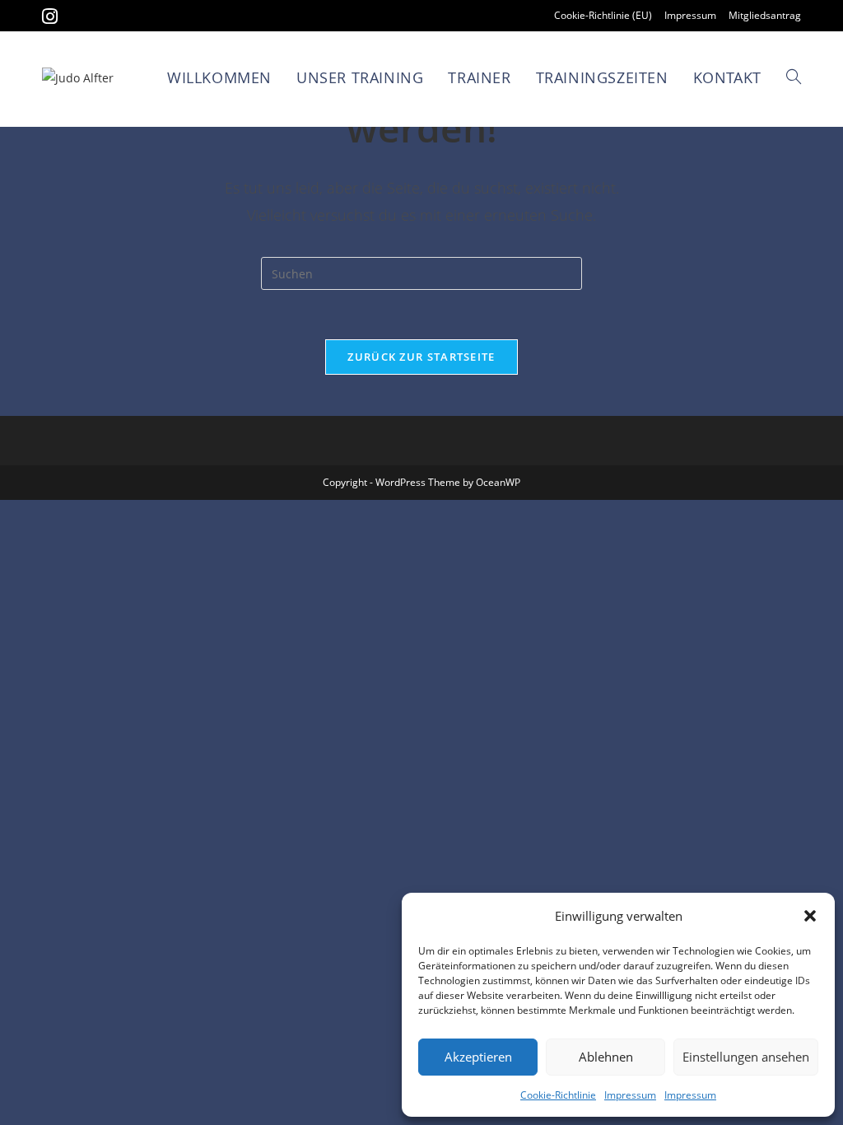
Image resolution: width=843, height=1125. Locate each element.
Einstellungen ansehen (745, 1056)
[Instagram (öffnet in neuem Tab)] (52, 16)
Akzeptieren (478, 1056)
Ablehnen (606, 1056)
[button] (810, 916)
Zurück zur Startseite (421, 356)
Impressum (630, 1095)
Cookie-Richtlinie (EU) (603, 15)
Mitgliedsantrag (765, 15)
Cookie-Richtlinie (558, 1095)
